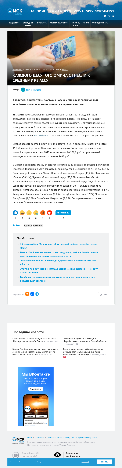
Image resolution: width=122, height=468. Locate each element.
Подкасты (42, 23)
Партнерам (39, 437)
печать (65, 69)
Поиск (111, 16)
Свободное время (28, 24)
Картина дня (38, 10)
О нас (29, 437)
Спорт (86, 23)
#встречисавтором (59, 23)
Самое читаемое (83, 10)
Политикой (85, 462)
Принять (104, 462)
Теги (18, 225)
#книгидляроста (100, 23)
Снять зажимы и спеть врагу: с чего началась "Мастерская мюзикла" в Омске (34, 340)
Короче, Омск (76, 24)
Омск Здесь (14, 11)
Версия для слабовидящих (74, 455)
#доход (28, 225)
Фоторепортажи (105, 10)
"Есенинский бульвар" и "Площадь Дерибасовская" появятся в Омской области (85, 340)
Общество (14, 23)
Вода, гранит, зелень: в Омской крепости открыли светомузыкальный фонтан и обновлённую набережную (83, 352)
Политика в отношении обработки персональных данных (72, 437)
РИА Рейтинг (40, 135)
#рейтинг (37, 225)
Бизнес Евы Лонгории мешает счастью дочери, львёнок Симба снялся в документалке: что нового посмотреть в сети (35, 352)
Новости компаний (60, 10)
